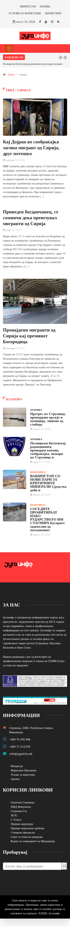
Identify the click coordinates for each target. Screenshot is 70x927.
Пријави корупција (22, 824)
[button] (60, 57)
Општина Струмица (22, 802)
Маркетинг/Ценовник (23, 770)
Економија (38, 472)
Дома (11, 74)
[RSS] (58, 21)
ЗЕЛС (14, 815)
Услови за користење (23, 774)
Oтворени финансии (23, 832)
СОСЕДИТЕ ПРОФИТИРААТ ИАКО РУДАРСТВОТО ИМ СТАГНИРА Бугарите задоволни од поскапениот (47, 519)
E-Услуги (16, 819)
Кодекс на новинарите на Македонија (33, 841)
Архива (15, 779)
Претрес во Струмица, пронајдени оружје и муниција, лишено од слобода (48, 419)
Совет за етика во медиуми (27, 837)
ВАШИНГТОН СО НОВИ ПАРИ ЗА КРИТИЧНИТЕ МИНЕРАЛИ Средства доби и (48, 482)
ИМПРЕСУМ (28, 6)
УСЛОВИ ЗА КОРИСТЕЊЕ (25, 13)
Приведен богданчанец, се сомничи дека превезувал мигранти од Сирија (30, 217)
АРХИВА (44, 6)
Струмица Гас (19, 811)
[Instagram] (52, 21)
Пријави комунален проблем (27, 828)
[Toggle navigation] (9, 48)
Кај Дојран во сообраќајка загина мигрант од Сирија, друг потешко (31, 147)
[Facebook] (40, 21)
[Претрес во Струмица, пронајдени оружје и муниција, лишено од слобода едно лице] (14, 417)
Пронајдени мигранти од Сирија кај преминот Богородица (29, 335)
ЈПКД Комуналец (21, 806)
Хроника (36, 409)
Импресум (17, 766)
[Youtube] (46, 21)
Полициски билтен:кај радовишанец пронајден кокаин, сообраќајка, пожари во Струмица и (48, 450)
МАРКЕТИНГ (53, 13)
